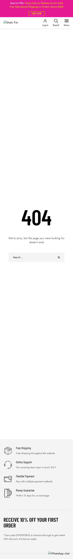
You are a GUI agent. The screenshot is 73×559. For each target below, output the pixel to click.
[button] (36, 13)
